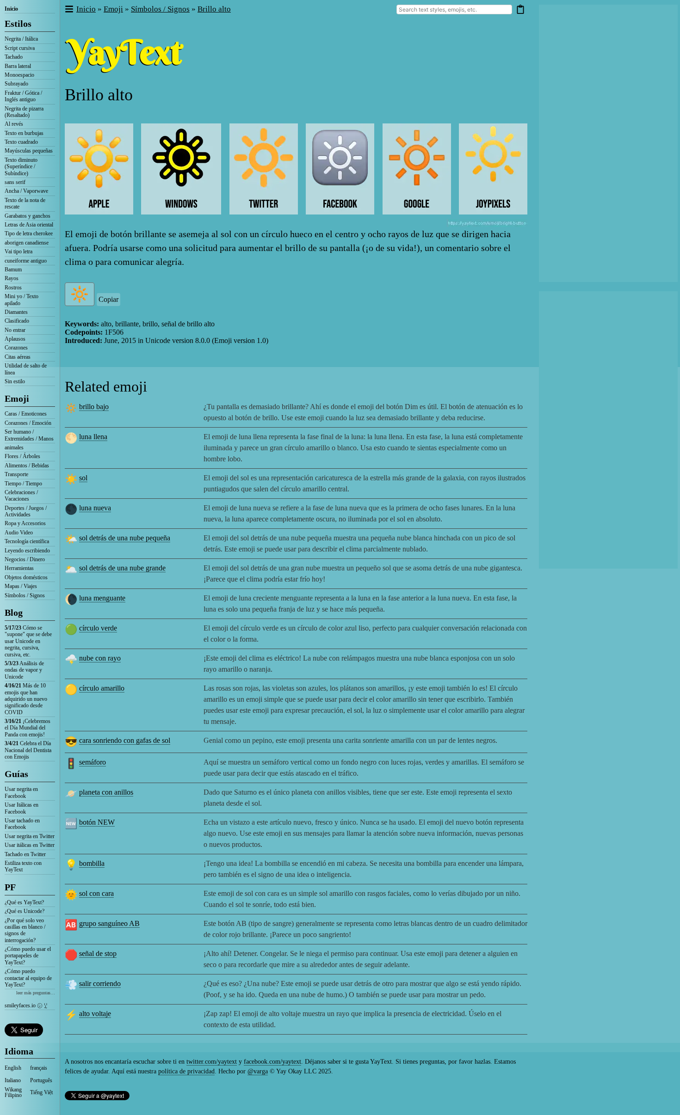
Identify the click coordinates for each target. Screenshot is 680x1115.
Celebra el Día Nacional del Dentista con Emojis (28, 750)
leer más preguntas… (35, 992)
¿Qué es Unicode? (24, 911)
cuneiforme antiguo (26, 260)
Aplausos (15, 339)
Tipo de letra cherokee (29, 233)
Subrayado (16, 83)
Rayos (12, 278)
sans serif (15, 182)
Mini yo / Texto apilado (21, 299)
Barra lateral (18, 66)
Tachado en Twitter (25, 854)
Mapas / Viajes (21, 586)
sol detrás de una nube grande (122, 568)
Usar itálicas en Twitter (30, 845)
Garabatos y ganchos (27, 216)
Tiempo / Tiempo (23, 483)
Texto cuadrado (21, 142)
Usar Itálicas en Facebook (21, 808)
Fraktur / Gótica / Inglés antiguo (23, 96)
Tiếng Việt (41, 1092)
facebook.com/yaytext (272, 1061)
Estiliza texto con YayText (23, 866)
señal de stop (98, 953)
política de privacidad (186, 1071)
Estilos (18, 23)
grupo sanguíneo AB (109, 923)
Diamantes (16, 312)
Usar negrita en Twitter (30, 836)
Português (41, 1080)
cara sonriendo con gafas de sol (124, 740)
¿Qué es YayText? (24, 902)
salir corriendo (100, 983)
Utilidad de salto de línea (26, 368)
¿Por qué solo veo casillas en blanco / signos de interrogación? (25, 930)
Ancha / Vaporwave (26, 191)
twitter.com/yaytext (211, 1061)
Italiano (13, 1080)
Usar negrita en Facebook (21, 792)
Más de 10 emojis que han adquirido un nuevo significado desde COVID (26, 699)
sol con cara (96, 893)
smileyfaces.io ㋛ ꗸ (26, 1005)
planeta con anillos (106, 792)
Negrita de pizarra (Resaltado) (24, 111)
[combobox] (454, 9)
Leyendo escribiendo (27, 550)
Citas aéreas (18, 357)
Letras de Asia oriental (29, 224)
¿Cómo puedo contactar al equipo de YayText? (28, 978)
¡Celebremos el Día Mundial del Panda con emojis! (27, 728)
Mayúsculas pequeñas (29, 150)
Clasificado (17, 321)
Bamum (13, 269)
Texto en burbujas (24, 133)
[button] (69, 9)
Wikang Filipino (13, 1092)
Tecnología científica (27, 541)
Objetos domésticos (26, 577)
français (38, 1068)
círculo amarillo (101, 688)
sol (83, 478)
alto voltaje (95, 1013)
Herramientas (19, 568)
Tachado (14, 57)
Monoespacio (19, 75)
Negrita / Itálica (21, 39)
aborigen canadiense (27, 242)
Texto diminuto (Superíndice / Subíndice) (21, 167)
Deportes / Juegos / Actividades (26, 511)
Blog (14, 612)
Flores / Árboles (22, 456)
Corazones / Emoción (28, 423)
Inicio (11, 9)
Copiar (108, 299)
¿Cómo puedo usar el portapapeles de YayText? (28, 956)
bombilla (92, 863)
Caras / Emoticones (26, 413)
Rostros (13, 287)
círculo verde (98, 628)
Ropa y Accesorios (25, 523)
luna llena (93, 437)
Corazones (16, 347)
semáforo (92, 762)
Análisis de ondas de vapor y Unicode (24, 670)
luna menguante (102, 598)
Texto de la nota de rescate (25, 203)
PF (10, 887)
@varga (257, 1071)
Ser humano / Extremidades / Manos (29, 435)
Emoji (17, 398)
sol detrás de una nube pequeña (124, 538)
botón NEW (97, 822)
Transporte (16, 474)
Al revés (14, 124)
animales (14, 447)
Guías (16, 774)
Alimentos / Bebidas (27, 465)
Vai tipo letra (18, 251)
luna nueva (95, 508)
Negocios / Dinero (25, 559)
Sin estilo (15, 381)
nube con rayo (100, 658)
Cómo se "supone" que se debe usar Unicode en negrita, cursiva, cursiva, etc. (28, 641)
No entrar (15, 330)
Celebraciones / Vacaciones (21, 495)
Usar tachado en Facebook (22, 823)
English (13, 1068)
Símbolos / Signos (25, 595)
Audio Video (19, 532)
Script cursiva (20, 48)
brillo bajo (94, 406)
